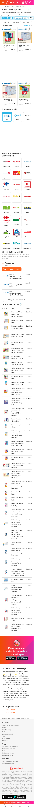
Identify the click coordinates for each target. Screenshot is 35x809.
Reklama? (4, 727)
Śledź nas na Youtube (8, 753)
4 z (7, 25)
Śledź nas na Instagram (8, 751)
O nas (3, 736)
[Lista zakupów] (26, 2)
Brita (17, 6)
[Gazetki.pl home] (12, 2)
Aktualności (5, 740)
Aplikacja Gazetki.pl (7, 734)
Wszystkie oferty (9, 6)
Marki (3, 732)
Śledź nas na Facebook (8, 748)
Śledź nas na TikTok (7, 755)
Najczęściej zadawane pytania (10, 725)
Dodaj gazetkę (6, 738)
